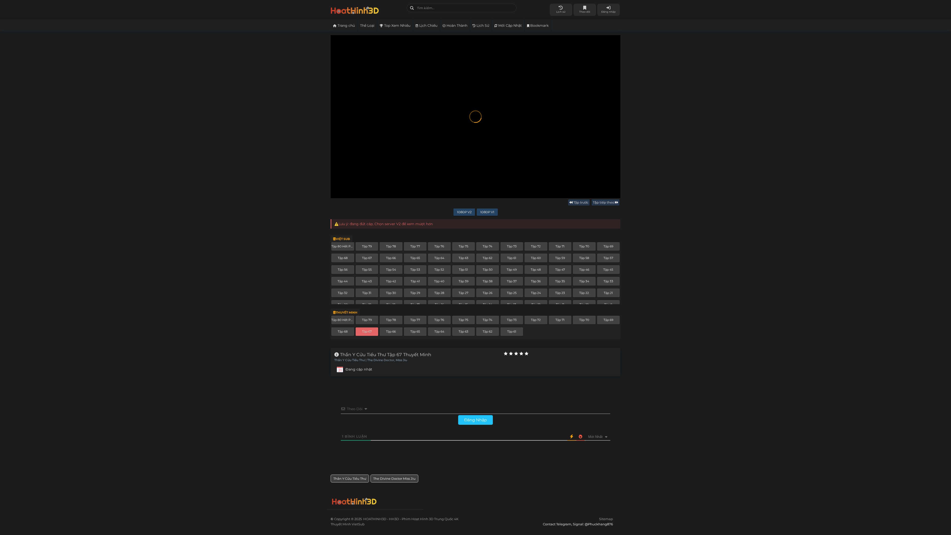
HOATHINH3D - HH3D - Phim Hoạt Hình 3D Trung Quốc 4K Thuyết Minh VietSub (367, 9)
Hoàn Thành (456, 25)
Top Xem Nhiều (396, 25)
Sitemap (606, 519)
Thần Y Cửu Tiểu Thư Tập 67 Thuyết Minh (385, 354)
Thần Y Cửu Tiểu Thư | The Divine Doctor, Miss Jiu (370, 360)
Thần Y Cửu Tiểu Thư (349, 479)
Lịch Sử (482, 25)
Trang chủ (346, 25)
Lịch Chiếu (427, 25)
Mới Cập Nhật (509, 25)
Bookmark (539, 25)
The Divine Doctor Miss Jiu (394, 479)
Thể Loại (367, 25)
